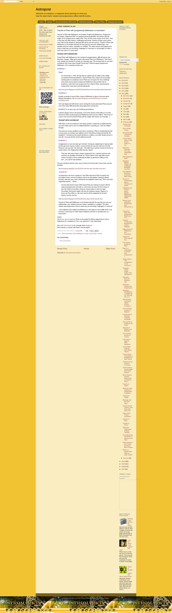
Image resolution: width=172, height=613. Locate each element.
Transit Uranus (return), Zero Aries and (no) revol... (128, 408)
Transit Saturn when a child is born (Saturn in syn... (127, 142)
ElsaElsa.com (44, 72)
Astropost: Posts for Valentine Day (126, 279)
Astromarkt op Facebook (43, 47)
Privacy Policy (100, 22)
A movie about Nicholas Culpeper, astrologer (127, 317)
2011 (123, 93)
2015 (123, 83)
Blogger (106, 598)
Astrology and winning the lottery (130, 522)
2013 (123, 88)
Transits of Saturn (126, 384)
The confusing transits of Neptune (127, 310)
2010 (123, 461)
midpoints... (89, 225)
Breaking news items (115, 22)
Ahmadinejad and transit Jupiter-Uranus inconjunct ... (127, 303)
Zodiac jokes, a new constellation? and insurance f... (127, 262)
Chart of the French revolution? (127, 415)
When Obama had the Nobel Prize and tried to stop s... (127, 378)
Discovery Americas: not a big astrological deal (127, 151)
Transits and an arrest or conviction (127, 363)
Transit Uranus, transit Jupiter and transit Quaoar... (128, 370)
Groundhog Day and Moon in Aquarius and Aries (128, 437)
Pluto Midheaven (78, 233)
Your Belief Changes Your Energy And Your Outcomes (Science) (44, 77)
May (124, 114)
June (125, 111)
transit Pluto (93, 233)
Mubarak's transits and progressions (127, 286)
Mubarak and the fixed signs (127, 401)
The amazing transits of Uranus (127, 335)
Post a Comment (65, 241)
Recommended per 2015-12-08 (66, 22)
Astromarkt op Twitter (46, 44)
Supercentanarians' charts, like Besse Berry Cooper (128, 445)
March (125, 119)
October (126, 101)
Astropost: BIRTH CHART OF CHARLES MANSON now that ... (127, 165)
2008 (123, 466)
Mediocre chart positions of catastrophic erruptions (127, 391)
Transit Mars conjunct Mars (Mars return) (127, 349)
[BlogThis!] (92, 231)
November (126, 98)
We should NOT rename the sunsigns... (128, 134)
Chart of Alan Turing (127, 129)
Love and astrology (45, 58)
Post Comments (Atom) (73, 252)
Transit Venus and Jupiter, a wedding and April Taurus (128, 357)
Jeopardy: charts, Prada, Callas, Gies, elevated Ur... (128, 271)
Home (42, 22)
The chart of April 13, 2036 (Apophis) (126, 342)
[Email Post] (86, 230)
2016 (123, 80)
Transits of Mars (126, 419)
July (124, 109)
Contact (49, 22)
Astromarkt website (45, 51)
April (124, 117)
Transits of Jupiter (126, 396)
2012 (123, 91)
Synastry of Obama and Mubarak (127, 329)
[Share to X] (94, 231)
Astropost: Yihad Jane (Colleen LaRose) (127, 430)
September (126, 103)
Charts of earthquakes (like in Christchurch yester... (127, 182)
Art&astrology (43, 61)
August (125, 106)
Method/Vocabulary (85, 22)
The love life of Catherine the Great (128, 323)
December (126, 96)
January (126, 458)
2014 (123, 85)
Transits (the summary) (127, 125)
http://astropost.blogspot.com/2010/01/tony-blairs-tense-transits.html (81, 199)
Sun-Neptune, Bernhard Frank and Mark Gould (127, 174)
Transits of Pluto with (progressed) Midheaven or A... (127, 214)
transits (99, 233)
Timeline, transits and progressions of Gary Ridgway (127, 223)
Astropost (43, 9)
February (126, 122)
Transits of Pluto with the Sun (128, 238)
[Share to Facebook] (96, 231)
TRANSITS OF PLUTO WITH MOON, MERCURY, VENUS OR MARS (127, 193)
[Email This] (90, 231)
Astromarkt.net (68, 225)
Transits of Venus (126, 424)
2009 (123, 464)
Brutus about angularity (67, 219)
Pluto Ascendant (67, 233)
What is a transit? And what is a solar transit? (127, 452)
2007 (123, 469)
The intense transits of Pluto (126, 244)
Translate (126, 64)
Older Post (110, 249)
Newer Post (62, 249)
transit (86, 233)
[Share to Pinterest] (98, 231)
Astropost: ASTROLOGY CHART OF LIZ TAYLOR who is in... (128, 294)
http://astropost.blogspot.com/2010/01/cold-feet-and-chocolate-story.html (82, 168)
